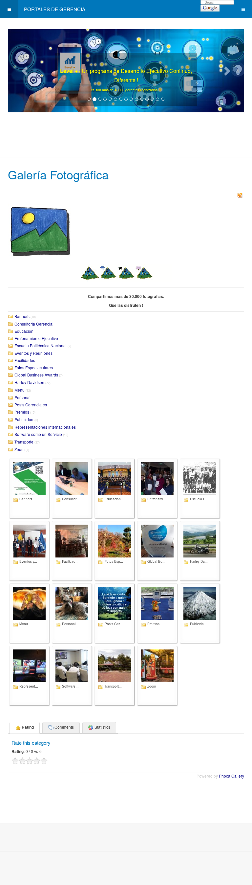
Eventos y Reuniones (33, 353)
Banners (22, 316)
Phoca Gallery (231, 776)
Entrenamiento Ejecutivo (36, 338)
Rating (27, 727)
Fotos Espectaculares (33, 367)
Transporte (23, 441)
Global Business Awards (36, 374)
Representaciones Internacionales (45, 427)
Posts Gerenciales (30, 404)
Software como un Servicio (38, 434)
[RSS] (239, 194)
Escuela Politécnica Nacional (40, 345)
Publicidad (23, 419)
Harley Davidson (29, 382)
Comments (63, 727)
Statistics (102, 727)
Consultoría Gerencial (33, 324)
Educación (23, 331)
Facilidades (24, 360)
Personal (22, 397)
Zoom (19, 449)
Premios (21, 412)
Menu (19, 390)
